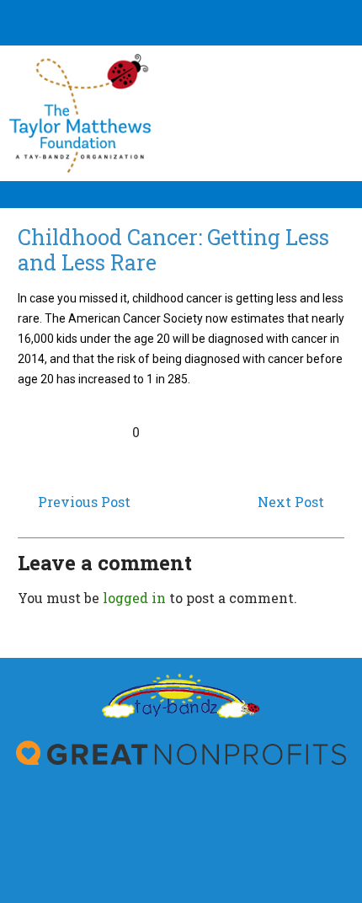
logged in (134, 597)
